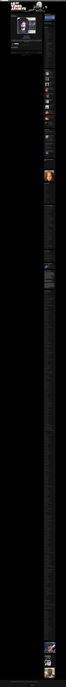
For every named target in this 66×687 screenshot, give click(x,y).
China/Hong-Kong (47, 346)
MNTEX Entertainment (48, 486)
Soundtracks (46, 563)
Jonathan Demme (47, 461)
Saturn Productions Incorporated (49, 552)
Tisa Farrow (46, 591)
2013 (46, 29)
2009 (46, 64)
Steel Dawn (26, 35)
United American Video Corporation (50, 604)
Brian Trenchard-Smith (48, 327)
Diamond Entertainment (48, 217)
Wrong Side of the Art (48, 131)
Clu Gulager (46, 356)
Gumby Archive (47, 415)
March (47, 59)
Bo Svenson (46, 321)
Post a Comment (14, 48)
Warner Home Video (47, 260)
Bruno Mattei (46, 330)
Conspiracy (46, 361)
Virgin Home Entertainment (48, 246)
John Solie (46, 457)
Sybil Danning (46, 578)
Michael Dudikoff (47, 498)
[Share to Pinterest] (18, 43)
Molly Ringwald (47, 501)
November (47, 34)
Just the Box (46, 463)
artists (45, 636)
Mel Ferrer (46, 495)
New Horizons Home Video (48, 231)
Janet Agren (46, 444)
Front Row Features (47, 221)
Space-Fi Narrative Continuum (49, 566)
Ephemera (46, 384)
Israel (45, 432)
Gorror (45, 190)
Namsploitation (47, 505)
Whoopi (46, 624)
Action (45, 184)
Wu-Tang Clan (47, 630)
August (47, 38)
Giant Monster (47, 409)
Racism (46, 526)
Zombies (46, 633)
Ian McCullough (47, 424)
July (47, 39)
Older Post (40, 52)
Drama (45, 189)
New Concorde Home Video (48, 230)
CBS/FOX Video (47, 252)
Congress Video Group (48, 359)
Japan (45, 445)
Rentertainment (47, 532)
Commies (46, 358)
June (47, 40)
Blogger (35, 685)
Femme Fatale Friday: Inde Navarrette (51, 84)
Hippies (46, 418)
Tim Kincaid (46, 590)
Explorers (47, 50)
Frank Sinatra (46, 399)
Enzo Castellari (47, 383)
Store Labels (46, 572)
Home (27, 52)
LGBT (45, 473)
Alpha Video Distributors (48, 209)
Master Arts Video (47, 492)
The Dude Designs (48, 147)
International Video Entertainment (49, 430)
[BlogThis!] (15, 43)
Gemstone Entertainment (48, 403)
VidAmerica (46, 614)
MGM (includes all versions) (48, 255)
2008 (46, 65)
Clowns (46, 355)
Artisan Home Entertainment (49, 305)
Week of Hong (47, 621)
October (47, 35)
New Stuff (46, 510)
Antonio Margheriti (47, 302)
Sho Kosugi (46, 559)
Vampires (46, 611)
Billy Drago (46, 315)
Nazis (45, 507)
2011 (46, 32)
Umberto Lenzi (47, 603)
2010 (46, 63)
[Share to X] (16, 43)
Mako (45, 488)
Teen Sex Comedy (47, 581)
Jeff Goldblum (46, 448)
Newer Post (13, 52)
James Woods (47, 441)
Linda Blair (46, 479)
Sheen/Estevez (47, 556)
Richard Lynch (47, 536)
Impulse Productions (47, 427)
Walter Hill (46, 620)
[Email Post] (12, 43)
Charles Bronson (47, 342)
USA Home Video (47, 240)
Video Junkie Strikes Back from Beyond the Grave (49, 93)
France (46, 396)
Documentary (46, 187)
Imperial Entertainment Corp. (49, 224)
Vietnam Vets (46, 617)
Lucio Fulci (46, 482)
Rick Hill (46, 539)
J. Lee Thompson (47, 435)
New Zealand (46, 511)
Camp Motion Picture (48, 212)
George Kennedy (47, 405)
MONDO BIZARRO (48, 71)
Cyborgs (46, 364)
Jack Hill (46, 436)
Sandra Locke (46, 551)
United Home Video (47, 608)
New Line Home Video (48, 508)
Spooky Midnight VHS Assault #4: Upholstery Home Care (49, 44)
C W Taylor (46, 333)
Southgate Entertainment (48, 237)
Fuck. (49, 94)
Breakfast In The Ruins (48, 99)
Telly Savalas (46, 582)
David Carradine (47, 365)
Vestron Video (46, 243)
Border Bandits (47, 324)
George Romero (47, 406)
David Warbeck (47, 368)
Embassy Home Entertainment (49, 218)
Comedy (46, 186)
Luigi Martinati (47, 485)
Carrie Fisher (46, 339)
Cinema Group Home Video (48, 352)
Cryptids (46, 362)
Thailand (46, 587)
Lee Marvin (46, 476)
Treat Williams (47, 594)
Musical (46, 193)
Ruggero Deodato (47, 548)
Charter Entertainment (48, 215)
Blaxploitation (46, 320)
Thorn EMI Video (47, 588)
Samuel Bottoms (47, 549)
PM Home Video (47, 517)
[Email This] (14, 43)
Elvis (45, 380)
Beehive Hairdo (47, 312)
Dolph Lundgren (47, 377)
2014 (46, 28)
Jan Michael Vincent (47, 442)
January (47, 61)
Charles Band (46, 340)
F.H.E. (45, 390)
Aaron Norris (46, 295)
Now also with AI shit (48, 144)
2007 (46, 66)
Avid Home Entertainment (48, 211)
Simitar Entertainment (48, 560)
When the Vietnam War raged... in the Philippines (49, 143)
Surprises (46, 575)
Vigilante (46, 618)
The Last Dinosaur (48, 53)
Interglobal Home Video (48, 428)
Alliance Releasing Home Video (49, 208)
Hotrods (46, 421)
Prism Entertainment (47, 236)
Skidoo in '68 (50, 77)
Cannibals (46, 337)
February (47, 60)
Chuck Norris (46, 349)
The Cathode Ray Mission (49, 82)
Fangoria (46, 393)
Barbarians (46, 311)
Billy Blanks (46, 314)
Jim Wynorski (46, 451)
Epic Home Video (47, 386)
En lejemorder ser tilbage (49, 135)
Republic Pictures (47, 533)
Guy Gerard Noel (48, 56)
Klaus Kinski (46, 467)
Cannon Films (46, 214)
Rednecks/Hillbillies (47, 529)
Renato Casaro (47, 530)
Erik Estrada (46, 387)
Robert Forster (47, 542)
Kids (45, 466)
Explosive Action (48, 110)
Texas (45, 585)
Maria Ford (46, 489)
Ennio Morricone (47, 381)
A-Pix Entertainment (47, 292)
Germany (46, 408)
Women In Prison (47, 202)
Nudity (45, 514)
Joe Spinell (46, 454)
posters (46, 639)
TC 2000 (47, 47)
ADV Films (46, 293)
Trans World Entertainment (48, 239)
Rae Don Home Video (48, 527)
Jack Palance (46, 438)
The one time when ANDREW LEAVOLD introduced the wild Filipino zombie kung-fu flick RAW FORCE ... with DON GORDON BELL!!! (49, 138)
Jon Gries (46, 460)
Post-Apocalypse (47, 523)
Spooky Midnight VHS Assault (49, 569)
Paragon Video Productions (48, 234)
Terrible (46, 584)
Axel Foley (46, 308)
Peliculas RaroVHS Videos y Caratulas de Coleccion (49, 151)
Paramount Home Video (48, 256)
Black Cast (46, 317)
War (45, 199)
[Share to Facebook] (17, 43)
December (47, 33)
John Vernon (46, 458)
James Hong (46, 439)
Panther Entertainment (48, 520)
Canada (46, 336)
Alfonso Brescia (47, 296)
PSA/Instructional (47, 196)
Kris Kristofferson (47, 470)
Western (46, 623)
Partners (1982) (51, 105)
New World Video (47, 233)
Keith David (46, 464)
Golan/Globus (46, 412)
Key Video (46, 227)
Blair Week (46, 318)
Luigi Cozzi (46, 483)
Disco (45, 374)
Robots (46, 545)
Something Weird (47, 562)
